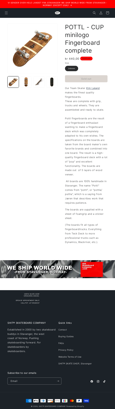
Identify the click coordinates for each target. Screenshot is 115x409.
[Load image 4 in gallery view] (52, 82)
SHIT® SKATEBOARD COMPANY (52, 406)
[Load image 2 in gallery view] (26, 82)
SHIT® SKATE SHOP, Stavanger (75, 363)
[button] (6, 13)
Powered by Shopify (75, 406)
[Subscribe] (58, 381)
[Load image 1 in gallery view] (13, 82)
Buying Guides (66, 336)
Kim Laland (93, 88)
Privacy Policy (65, 350)
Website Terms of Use (69, 356)
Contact (62, 329)
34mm (73, 69)
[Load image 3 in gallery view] (39, 82)
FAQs (61, 343)
